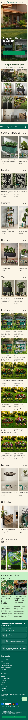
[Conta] (23, 2)
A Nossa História (5, 659)
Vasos (2, 684)
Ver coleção (14, 53)
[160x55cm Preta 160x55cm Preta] (7, 225)
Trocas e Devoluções (6, 667)
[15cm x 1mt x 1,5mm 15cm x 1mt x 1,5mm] (16, 400)
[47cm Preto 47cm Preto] (7, 488)
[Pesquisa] (5, 2)
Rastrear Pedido (5, 663)
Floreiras (3, 682)
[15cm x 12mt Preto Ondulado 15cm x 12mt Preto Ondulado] (8, 327)
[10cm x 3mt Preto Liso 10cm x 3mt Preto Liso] (4, 327)
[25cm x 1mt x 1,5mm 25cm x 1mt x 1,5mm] (20, 400)
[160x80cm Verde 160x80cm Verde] (12, 155)
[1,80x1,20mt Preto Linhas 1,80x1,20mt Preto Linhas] (12, 186)
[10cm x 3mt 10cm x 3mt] (16, 351)
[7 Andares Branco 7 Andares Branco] (25, 225)
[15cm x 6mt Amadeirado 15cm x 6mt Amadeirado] (3, 351)
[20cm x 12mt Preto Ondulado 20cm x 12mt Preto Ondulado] (12, 327)
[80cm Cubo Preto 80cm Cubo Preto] (4, 294)
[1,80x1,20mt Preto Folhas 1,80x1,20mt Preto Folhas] (8, 186)
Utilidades (3, 690)
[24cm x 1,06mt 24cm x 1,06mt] (25, 424)
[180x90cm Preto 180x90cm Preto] (4, 155)
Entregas (3, 669)
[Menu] (1, 2)
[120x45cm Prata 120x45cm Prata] (4, 262)
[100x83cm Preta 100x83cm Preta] (3, 225)
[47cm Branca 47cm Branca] (3, 488)
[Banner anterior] (3, 48)
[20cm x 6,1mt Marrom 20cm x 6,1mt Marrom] (7, 351)
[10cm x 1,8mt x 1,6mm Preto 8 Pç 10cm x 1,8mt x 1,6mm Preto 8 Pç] (4, 376)
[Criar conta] (24, 699)
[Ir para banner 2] (15, 58)
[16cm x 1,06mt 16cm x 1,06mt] (17, 424)
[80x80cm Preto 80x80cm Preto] (12, 294)
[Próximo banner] (24, 48)
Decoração (3, 688)
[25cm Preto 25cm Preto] (25, 525)
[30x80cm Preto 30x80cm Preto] (8, 294)
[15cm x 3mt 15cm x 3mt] (20, 351)
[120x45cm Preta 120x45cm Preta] (8, 262)
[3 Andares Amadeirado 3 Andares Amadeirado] (21, 225)
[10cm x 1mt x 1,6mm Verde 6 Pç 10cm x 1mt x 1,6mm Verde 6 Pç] (12, 376)
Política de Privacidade (6, 665)
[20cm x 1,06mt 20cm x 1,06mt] (21, 424)
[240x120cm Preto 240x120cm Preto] (8, 155)
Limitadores (4, 686)
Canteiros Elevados (5, 678)
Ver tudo (25, 133)
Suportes (3, 680)
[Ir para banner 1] (13, 58)
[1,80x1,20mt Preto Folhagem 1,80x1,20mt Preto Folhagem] (4, 186)
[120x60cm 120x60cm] (21, 155)
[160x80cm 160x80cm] (25, 155)
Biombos (3, 676)
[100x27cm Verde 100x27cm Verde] (16, 262)
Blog (2, 661)
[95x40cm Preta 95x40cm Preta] (12, 262)
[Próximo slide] (25, 150)
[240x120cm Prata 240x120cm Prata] (16, 155)
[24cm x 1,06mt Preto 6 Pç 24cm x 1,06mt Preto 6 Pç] (8, 376)
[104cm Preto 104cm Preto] (21, 525)
